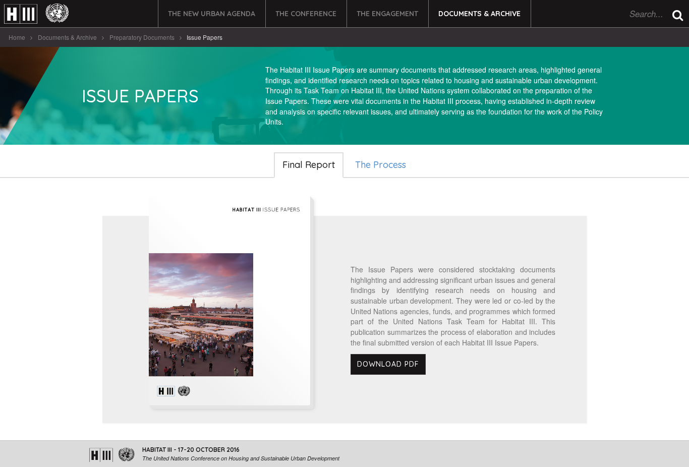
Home (17, 37)
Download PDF (388, 364)
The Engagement (387, 13)
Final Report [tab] (308, 164)
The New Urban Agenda (211, 13)
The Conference (305, 13)
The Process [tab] (380, 164)
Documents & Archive (479, 13)
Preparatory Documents (142, 37)
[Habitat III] (36, 14)
